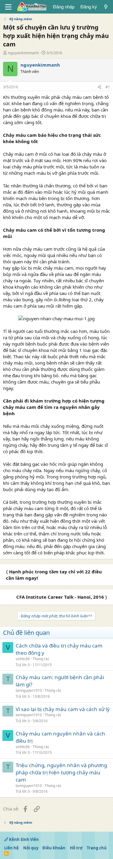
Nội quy (30, 848)
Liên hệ (11, 848)
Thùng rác (41, 658)
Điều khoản (53, 848)
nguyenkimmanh (23, 52)
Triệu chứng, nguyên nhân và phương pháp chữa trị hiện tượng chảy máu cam (61, 772)
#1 (107, 86)
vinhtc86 (23, 658)
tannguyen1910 (29, 690)
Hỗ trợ (76, 848)
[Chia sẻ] (99, 87)
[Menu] (8, 7)
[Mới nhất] (106, 6)
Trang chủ (97, 848)
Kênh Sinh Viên (23, 839)
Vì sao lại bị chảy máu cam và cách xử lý (63, 709)
